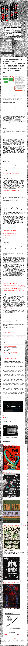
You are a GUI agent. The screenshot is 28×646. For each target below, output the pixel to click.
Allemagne (17, 380)
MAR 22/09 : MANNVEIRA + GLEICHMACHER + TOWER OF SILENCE (13, 583)
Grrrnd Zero (21, 384)
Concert (4, 373)
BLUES (17, 376)
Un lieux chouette (7, 382)
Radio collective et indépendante (9, 412)
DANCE (13, 391)
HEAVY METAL (5, 367)
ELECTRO (17, 373)
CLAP (6, 388)
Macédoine (11, 375)
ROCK (5, 379)
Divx (17, 367)
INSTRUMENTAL (5, 393)
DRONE (18, 379)
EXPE (7, 389)
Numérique (9, 367)
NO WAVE (9, 383)
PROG (16, 385)
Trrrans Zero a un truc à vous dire (10, 346)
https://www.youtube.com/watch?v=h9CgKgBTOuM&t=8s (14, 286)
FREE (9, 384)
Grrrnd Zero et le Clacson (12, 392)
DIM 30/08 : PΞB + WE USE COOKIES (10, 445)
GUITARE (8, 369)
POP (17, 389)
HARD (22, 389)
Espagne (22, 367)
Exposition (15, 393)
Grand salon (21, 380)
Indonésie (12, 393)
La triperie (20, 388)
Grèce (18, 366)
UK (22, 388)
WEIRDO (19, 389)
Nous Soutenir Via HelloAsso (7, 52)
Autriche (21, 379)
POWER (9, 375)
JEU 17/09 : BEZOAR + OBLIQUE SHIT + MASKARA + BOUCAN (14, 525)
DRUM (4, 375)
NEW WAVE (21, 366)
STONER (14, 382)
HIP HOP (17, 392)
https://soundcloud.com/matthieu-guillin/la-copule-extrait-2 (13, 157)
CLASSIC (15, 389)
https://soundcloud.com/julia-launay (10, 283)
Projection (18, 385)
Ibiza (23, 383)
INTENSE (20, 382)
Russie (14, 369)
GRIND (12, 384)
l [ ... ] (20, 634)
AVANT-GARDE (21, 376)
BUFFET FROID (14, 371)
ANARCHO (14, 379)
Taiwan (22, 393)
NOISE (5, 371)
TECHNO (5, 385)
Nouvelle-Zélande (5, 384)
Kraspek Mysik (21, 392)
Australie (11, 387)
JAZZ (13, 394)
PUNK (11, 382)
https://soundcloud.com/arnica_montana (11, 173)
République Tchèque (10, 379)
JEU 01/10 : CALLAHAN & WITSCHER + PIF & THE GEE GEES (14, 610)
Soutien (14, 383)
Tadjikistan (12, 370)
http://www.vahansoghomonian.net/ (10, 233)
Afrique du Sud (20, 374)
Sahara (9, 393)
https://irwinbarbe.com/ (7, 237)
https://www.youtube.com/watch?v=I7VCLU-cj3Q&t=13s (13, 285)
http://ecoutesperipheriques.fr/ (9, 332)
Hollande (4, 383)
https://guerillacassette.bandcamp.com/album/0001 (13, 290)
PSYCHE (4, 391)
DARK (16, 375)
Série (16, 366)
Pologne (15, 388)
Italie (7, 370)
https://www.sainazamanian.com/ (9, 231)
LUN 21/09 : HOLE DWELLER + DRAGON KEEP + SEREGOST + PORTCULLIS (14, 556)
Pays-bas (20, 373)
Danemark (15, 384)
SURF (6, 375)
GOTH (17, 388)
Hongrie (7, 366)
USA (6, 383)
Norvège (4, 389)
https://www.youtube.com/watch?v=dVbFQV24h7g (12, 190)
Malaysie (9, 388)
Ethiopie (18, 391)
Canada (7, 373)
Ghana (12, 388)
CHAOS (12, 369)
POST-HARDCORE (8, 371)
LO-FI (18, 375)
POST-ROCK (19, 370)
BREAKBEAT (19, 371)
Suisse (19, 367)
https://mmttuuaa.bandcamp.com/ (9, 238)
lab (14, 375)
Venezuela (5, 369)
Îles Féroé (19, 393)
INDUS (12, 389)
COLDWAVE (15, 387)
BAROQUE (5, 378)
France (20, 369)
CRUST (18, 384)
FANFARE (13, 366)
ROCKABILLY (7, 391)
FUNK (14, 380)
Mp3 (3, 382)
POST (12, 383)
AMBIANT (17, 383)
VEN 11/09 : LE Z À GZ (7, 472)
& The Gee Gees (8, 634)
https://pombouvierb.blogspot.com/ (10, 230)
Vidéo (22, 369)
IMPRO (4, 370)
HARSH (9, 370)
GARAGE (10, 366)
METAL (21, 387)
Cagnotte (6, 353)
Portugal (10, 373)
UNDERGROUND (9, 378)
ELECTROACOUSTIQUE (10, 380)
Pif (4, 634)
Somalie (16, 370)
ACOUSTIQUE (7, 376)
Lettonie (17, 382)
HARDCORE (21, 378)
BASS (10, 391)
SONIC (23, 382)
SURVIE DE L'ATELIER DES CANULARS (10, 352)
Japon (15, 376)
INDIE (4, 387)
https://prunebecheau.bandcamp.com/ (10, 308)
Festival (18, 387)
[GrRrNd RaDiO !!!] (10, 430)
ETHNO (16, 391)
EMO (13, 376)
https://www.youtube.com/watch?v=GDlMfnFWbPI (12, 288)
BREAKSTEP (13, 373)
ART (15, 378)
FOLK (14, 378)
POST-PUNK (7, 387)
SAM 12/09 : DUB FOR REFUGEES (9, 499)
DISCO (11, 376)
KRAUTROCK (14, 367)
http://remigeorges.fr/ (7, 235)
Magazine (9, 374)
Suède (22, 371)
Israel (22, 370)
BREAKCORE (12, 385)
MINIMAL (4, 380)
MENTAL (16, 374)
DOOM (18, 378)
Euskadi (9, 389)
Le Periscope (8, 385)
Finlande (17, 369)
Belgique (22, 385)
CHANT (20, 383)
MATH (6, 392)
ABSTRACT (13, 374)
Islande (5, 366)
